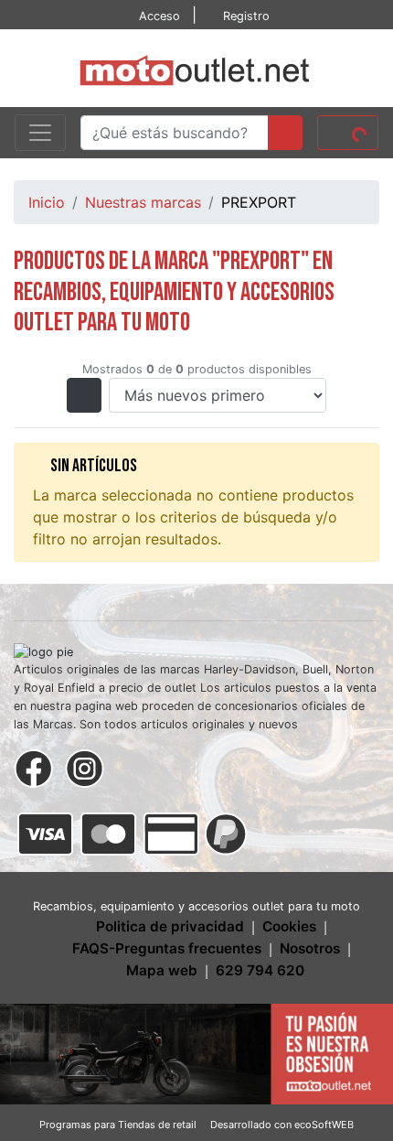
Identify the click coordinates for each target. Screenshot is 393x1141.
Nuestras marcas (143, 202)
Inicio (46, 202)
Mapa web (161, 970)
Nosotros (310, 948)
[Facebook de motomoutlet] (33, 767)
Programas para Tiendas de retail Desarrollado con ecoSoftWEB (196, 1124)
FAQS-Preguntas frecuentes (166, 948)
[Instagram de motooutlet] (84, 767)
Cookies (289, 926)
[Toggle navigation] (40, 132)
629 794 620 (260, 970)
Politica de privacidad (170, 926)
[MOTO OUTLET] (196, 1052)
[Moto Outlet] (196, 67)
